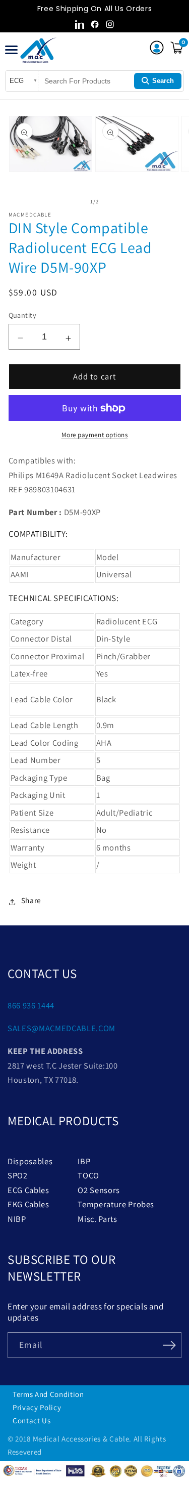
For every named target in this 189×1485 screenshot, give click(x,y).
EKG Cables (28, 1204)
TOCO (88, 1175)
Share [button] (31, 900)
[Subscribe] (169, 1344)
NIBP (17, 1218)
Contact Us (32, 1420)
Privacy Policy (37, 1407)
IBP (84, 1161)
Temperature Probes (116, 1204)
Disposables (30, 1161)
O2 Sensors (99, 1190)
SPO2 (18, 1175)
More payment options (94, 435)
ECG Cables (28, 1190)
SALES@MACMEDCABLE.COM (61, 1028)
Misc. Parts (97, 1218)
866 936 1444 (31, 1005)
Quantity (23, 315)
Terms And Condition (48, 1394)
